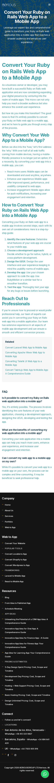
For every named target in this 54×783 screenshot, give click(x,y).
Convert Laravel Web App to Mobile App (26, 347)
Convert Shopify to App (16, 559)
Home (7, 505)
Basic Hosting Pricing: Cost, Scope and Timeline (27, 695)
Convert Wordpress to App (17, 565)
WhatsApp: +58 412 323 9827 (18, 734)
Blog (7, 597)
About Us (9, 510)
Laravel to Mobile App (15, 576)
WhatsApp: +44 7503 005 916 (24, 748)
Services (9, 516)
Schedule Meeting (13, 608)
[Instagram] (15, 755)
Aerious (42, 767)
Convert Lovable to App (16, 554)
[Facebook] (8, 755)
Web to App (10, 527)
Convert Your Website (15, 543)
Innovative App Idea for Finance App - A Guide (26, 638)
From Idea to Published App (18, 603)
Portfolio (9, 521)
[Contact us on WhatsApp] (45, 774)
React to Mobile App (14, 581)
